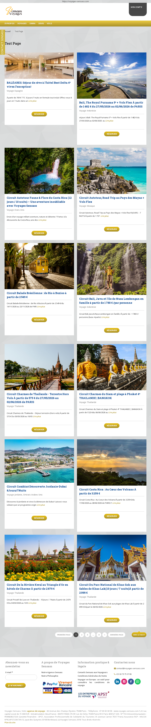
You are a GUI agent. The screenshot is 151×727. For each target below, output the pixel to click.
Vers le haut (139, 635)
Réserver (39, 114)
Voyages (22, 23)
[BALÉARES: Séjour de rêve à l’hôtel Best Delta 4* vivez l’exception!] (39, 65)
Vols (49, 23)
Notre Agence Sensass (51, 672)
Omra (32, 23)
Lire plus (32, 101)
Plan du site (10, 722)
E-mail (9, 672)
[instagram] (124, 682)
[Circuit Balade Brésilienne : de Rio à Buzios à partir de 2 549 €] (39, 266)
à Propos (9, 23)
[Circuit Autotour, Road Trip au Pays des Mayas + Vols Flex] (111, 171)
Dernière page (116, 635)
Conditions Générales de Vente (92, 676)
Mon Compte (136, 7)
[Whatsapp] (138, 682)
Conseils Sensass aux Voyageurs (92, 672)
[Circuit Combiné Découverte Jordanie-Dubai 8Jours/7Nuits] (39, 461)
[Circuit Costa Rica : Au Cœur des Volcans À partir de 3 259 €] (111, 462)
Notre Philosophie (49, 676)
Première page (63, 635)
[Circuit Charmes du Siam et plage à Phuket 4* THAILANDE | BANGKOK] (111, 367)
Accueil (7, 31)
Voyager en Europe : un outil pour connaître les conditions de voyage (94, 682)
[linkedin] (117, 682)
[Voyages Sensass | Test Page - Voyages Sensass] (76, 11)
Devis (41, 23)
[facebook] (131, 682)
